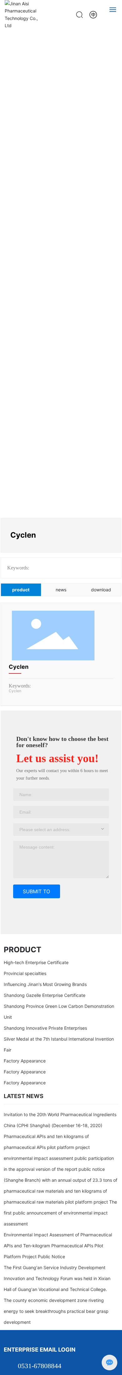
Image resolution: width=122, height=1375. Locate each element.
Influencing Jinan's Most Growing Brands (45, 984)
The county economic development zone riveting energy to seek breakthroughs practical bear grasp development (56, 1311)
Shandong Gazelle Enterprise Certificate (44, 995)
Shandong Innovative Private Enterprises (45, 1028)
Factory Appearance (25, 1060)
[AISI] (93, 14)
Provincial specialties (25, 973)
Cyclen (18, 666)
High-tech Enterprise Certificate (36, 962)
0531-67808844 (39, 1366)
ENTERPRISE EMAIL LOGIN (39, 1349)
